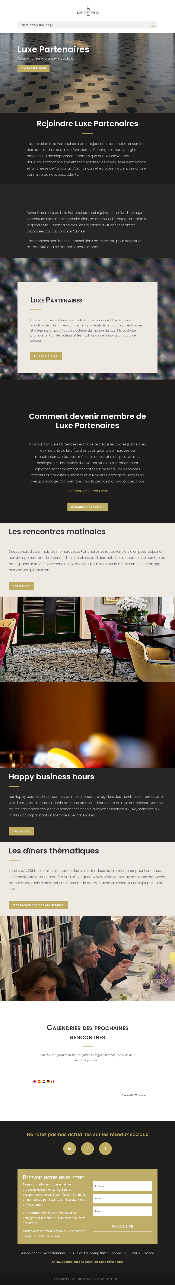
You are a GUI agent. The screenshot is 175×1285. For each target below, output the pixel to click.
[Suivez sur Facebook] (105, 1148)
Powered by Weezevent (133, 1095)
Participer (21, 586)
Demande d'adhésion (87, 507)
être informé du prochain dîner (38, 905)
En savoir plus (46, 356)
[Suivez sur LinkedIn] (69, 1148)
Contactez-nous (33, 68)
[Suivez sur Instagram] (87, 1148)
